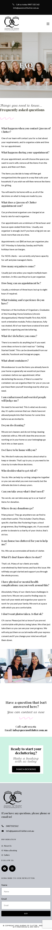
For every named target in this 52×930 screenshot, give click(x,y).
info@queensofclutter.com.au (26, 8)
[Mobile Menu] (48, 23)
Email (4, 898)
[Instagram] (12, 868)
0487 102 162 (29, 726)
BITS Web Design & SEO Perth (26, 927)
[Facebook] (4, 868)
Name (4, 885)
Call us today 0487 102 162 (28, 4)
